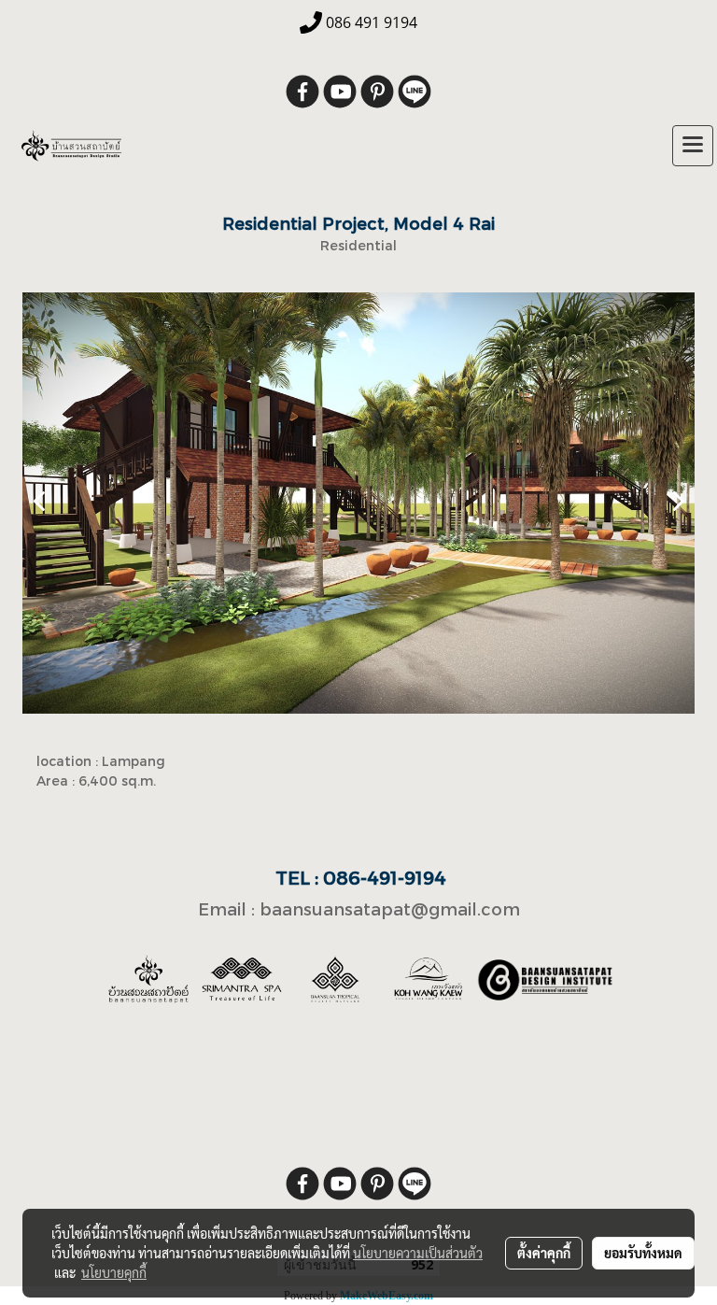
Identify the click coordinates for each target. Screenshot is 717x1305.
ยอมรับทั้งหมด (643, 1252)
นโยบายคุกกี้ (114, 1272)
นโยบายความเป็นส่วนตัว (418, 1252)
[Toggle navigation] (692, 145)
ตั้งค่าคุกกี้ (543, 1252)
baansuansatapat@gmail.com (390, 908)
